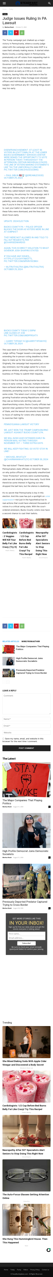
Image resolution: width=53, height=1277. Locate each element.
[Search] (49, 3)
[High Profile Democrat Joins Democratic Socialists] (8, 661)
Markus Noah (9, 27)
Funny (19, 1270)
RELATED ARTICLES (10, 641)
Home (4, 9)
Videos (25, 1270)
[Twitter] (10, 32)
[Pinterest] (16, 32)
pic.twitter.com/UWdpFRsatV (21, 335)
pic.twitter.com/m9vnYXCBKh (21, 261)
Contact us (45, 1270)
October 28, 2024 (13, 343)
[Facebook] (4, 32)
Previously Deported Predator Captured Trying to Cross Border (24, 903)
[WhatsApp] (21, 32)
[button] (4, 3)
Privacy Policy (35, 1270)
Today (11, 9)
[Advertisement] (26, 119)
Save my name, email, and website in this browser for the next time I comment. (22, 740)
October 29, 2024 (13, 178)
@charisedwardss (14, 242)
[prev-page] (4, 682)
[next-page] (7, 682)
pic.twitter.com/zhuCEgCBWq (21, 169)
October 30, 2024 (38, 459)
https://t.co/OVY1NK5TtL (18, 258)
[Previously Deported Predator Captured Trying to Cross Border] (8, 673)
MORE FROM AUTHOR (31, 641)
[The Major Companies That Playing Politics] (8, 649)
